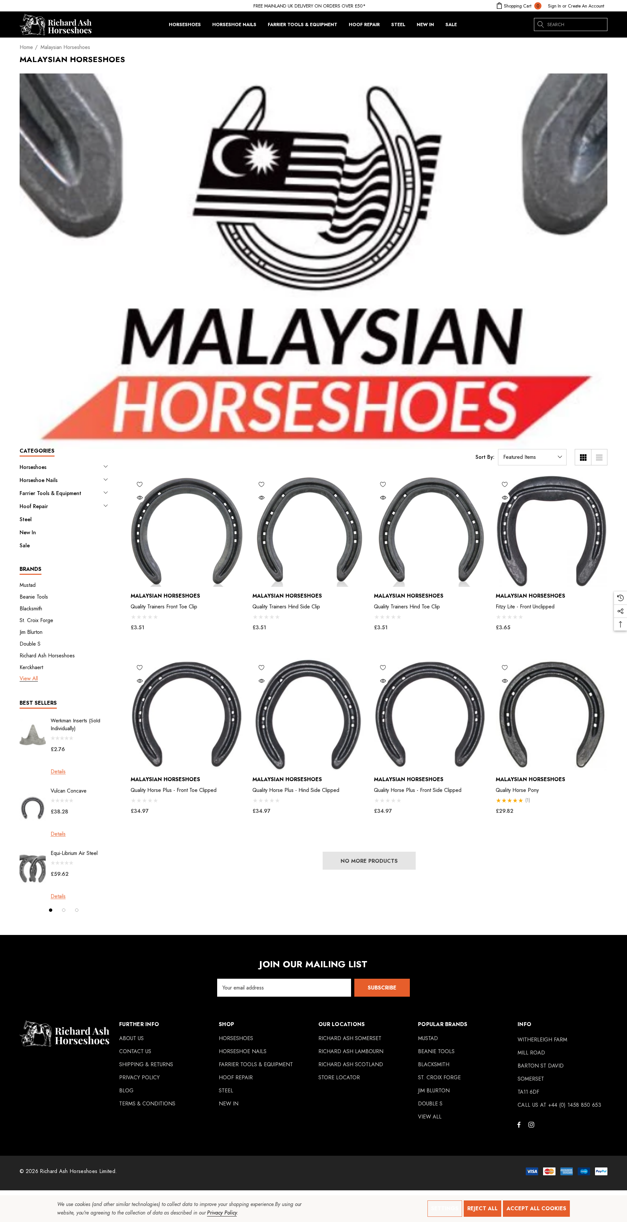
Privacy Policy (221, 1212)
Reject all (482, 1208)
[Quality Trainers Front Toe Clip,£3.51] (187, 531)
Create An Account (586, 6)
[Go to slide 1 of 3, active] (50, 910)
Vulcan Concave (69, 791)
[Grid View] (583, 457)
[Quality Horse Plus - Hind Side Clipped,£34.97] (308, 714)
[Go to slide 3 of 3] (76, 910)
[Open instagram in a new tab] (532, 1124)
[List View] (599, 457)
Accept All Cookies (536, 1208)
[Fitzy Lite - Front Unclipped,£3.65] (552, 531)
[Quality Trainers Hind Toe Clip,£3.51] (430, 531)
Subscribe (382, 987)
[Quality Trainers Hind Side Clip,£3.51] (308, 531)
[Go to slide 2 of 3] (63, 910)
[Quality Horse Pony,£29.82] (552, 714)
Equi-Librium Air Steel (74, 853)
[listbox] (532, 457)
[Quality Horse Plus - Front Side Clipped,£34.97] (430, 714)
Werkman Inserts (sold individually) (75, 724)
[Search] (540, 24)
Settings (444, 1208)
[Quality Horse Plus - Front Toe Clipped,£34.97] (187, 714)
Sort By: (484, 457)
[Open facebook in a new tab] (519, 1124)
